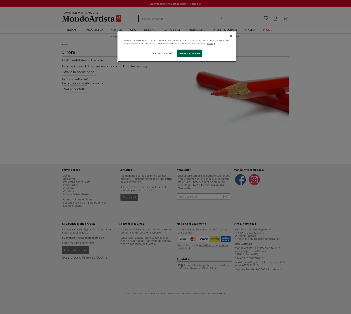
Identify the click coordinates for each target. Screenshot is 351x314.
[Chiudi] (231, 36)
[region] (176, 46)
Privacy (211, 43)
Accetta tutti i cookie (189, 53)
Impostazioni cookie (162, 53)
